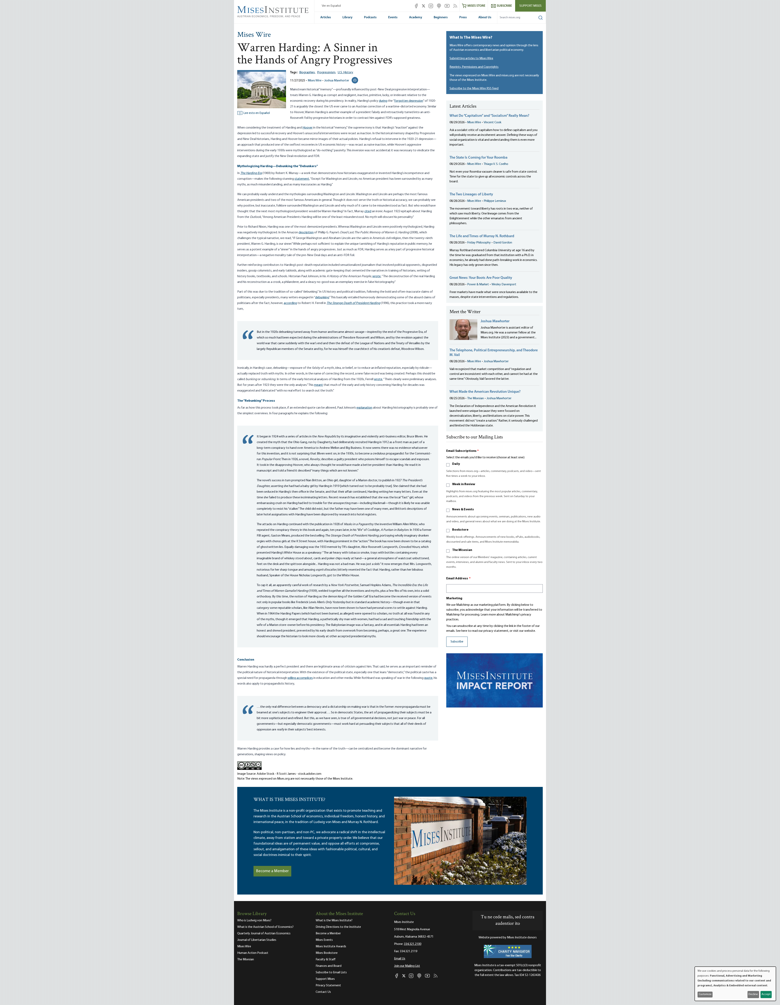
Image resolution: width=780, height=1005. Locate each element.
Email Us (399, 958)
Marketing (454, 598)
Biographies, (307, 72)
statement (302, 179)
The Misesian (475, 398)
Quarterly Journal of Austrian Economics (263, 933)
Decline (753, 994)
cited (367, 211)
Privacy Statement (328, 985)
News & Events (463, 509)
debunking (322, 297)
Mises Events (324, 940)
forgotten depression (408, 101)
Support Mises (530, 6)
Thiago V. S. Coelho (496, 164)
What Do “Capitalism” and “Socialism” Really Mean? (489, 116)
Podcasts (370, 17)
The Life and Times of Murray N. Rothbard (482, 236)
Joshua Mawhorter (336, 80)
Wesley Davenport (504, 284)
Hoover (307, 127)
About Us (484, 17)
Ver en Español (331, 6)
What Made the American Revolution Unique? (485, 392)
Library (347, 17)
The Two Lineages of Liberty (471, 194)
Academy (415, 17)
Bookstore (460, 529)
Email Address (458, 578)
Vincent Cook (492, 122)
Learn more (488, 614)
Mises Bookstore (327, 953)
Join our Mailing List (407, 966)
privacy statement (495, 631)
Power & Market (478, 284)
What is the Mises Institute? (334, 920)
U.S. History (345, 72)
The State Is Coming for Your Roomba (478, 158)
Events (393, 17)
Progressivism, (326, 72)
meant (318, 385)
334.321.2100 (412, 944)
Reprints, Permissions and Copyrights (474, 67)
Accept (766, 994)
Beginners (441, 17)
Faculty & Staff (326, 959)
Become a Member (272, 871)
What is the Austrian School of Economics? (265, 927)
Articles (325, 17)
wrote (376, 276)
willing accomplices (300, 678)
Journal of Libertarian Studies (256, 940)
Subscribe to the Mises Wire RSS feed (474, 88)
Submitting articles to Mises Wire (471, 58)
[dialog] (735, 984)
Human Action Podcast (252, 953)
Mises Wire (254, 35)
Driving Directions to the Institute (338, 927)
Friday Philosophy (479, 242)
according (290, 303)
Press (463, 17)
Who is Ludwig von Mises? (254, 920)
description (306, 232)
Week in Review (463, 484)
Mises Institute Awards (331, 946)
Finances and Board (328, 966)
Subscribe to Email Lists (331, 972)
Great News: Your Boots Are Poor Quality (481, 278)
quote (428, 678)
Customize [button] (705, 994)
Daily (456, 464)
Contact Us (323, 992)
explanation (364, 407)
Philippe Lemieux (495, 201)
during (383, 101)
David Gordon (502, 242)
